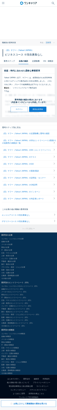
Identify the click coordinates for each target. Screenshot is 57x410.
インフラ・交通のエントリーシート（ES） (16, 306)
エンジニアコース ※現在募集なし (16, 215)
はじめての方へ (13, 379)
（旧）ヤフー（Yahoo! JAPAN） (19, 50)
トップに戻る (27, 229)
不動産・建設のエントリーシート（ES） (15, 309)
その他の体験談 (6, 373)
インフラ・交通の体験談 (10, 353)
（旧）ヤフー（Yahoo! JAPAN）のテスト (19, 157)
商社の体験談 (6, 342)
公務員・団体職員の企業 (10, 275)
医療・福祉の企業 (7, 270)
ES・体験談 (48, 61)
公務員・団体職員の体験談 (10, 370)
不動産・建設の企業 (8, 261)
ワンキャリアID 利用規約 (28, 397)
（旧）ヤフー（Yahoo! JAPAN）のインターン (21, 192)
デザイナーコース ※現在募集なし (16, 221)
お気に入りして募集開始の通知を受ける (30, 404)
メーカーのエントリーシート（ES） (14, 292)
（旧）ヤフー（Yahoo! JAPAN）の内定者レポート (23, 199)
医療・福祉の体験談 (8, 365)
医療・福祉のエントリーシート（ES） (15, 317)
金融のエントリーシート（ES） (12, 289)
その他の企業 (6, 278)
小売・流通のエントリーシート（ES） (15, 320)
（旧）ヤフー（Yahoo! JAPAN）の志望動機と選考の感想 (25, 133)
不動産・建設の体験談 (9, 356)
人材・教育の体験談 (8, 350)
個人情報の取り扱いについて (18, 382)
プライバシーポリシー (41, 382)
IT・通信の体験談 (7, 345)
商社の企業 (5, 247)
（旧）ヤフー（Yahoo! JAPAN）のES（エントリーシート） (27, 150)
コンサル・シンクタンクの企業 (12, 239)
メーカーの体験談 (7, 339)
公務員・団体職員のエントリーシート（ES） (17, 323)
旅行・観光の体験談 (8, 359)
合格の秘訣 (23, 61)
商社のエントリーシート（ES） (12, 295)
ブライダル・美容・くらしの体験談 (14, 362)
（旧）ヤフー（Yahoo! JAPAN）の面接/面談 (20, 171)
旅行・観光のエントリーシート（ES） (15, 312)
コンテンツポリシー (18, 390)
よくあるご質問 (19, 394)
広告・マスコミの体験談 (10, 348)
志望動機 (36, 61)
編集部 (36, 379)
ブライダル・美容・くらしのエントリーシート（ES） (20, 314)
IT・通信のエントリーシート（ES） (14, 297)
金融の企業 (5, 241)
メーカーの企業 (6, 244)
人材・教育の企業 (7, 256)
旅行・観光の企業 (7, 264)
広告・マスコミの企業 (9, 253)
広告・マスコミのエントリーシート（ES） (16, 300)
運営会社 (26, 379)
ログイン (19, 109)
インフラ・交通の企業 (9, 259)
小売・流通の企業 (7, 273)
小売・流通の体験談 (8, 368)
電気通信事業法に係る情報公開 (21, 386)
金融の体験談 (6, 336)
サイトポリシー (42, 386)
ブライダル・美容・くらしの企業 (13, 267)
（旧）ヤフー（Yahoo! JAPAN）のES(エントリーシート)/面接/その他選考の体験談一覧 (29, 141)
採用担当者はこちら (36, 394)
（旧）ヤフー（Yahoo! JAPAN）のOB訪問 (19, 185)
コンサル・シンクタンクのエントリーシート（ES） (19, 286)
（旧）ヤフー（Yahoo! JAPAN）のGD (18, 164)
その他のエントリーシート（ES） (13, 326)
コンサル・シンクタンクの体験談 (13, 334)
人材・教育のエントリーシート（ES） (15, 303)
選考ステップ (9, 61)
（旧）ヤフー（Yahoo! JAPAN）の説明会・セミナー (24, 178)
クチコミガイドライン (38, 390)
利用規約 (46, 379)
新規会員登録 (38, 109)
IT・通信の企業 (6, 250)
